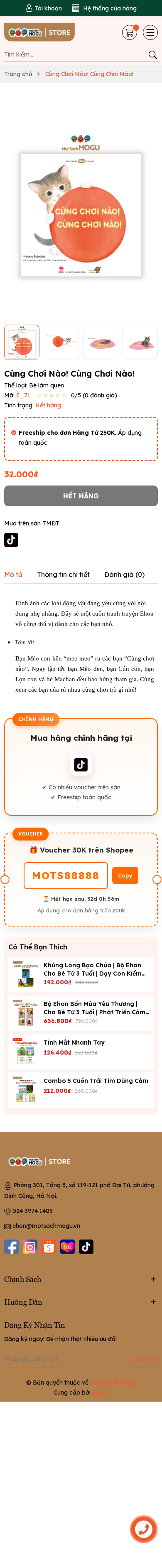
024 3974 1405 (32, 1211)
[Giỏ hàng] (130, 32)
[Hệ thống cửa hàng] (104, 8)
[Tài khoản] (43, 8)
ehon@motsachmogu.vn (46, 1226)
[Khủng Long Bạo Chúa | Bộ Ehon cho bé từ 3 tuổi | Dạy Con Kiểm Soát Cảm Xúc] (25, 974)
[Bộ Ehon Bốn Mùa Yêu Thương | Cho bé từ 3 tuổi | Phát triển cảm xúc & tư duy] (25, 1013)
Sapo (100, 1392)
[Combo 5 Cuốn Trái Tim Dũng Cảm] (25, 1090)
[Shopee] (49, 1247)
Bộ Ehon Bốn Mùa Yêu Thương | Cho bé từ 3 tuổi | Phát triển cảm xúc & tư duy (94, 1012)
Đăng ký (146, 1359)
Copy (125, 875)
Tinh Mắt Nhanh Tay (74, 1042)
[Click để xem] (81, 207)
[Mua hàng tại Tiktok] (11, 539)
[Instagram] (30, 1247)
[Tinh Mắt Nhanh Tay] (25, 1051)
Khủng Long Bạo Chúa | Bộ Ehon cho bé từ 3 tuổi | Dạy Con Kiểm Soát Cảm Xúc (93, 973)
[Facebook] (11, 1247)
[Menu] (150, 32)
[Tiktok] (86, 1247)
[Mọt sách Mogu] (41, 33)
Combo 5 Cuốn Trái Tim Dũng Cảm (96, 1080)
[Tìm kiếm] (152, 55)
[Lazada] (67, 1247)
